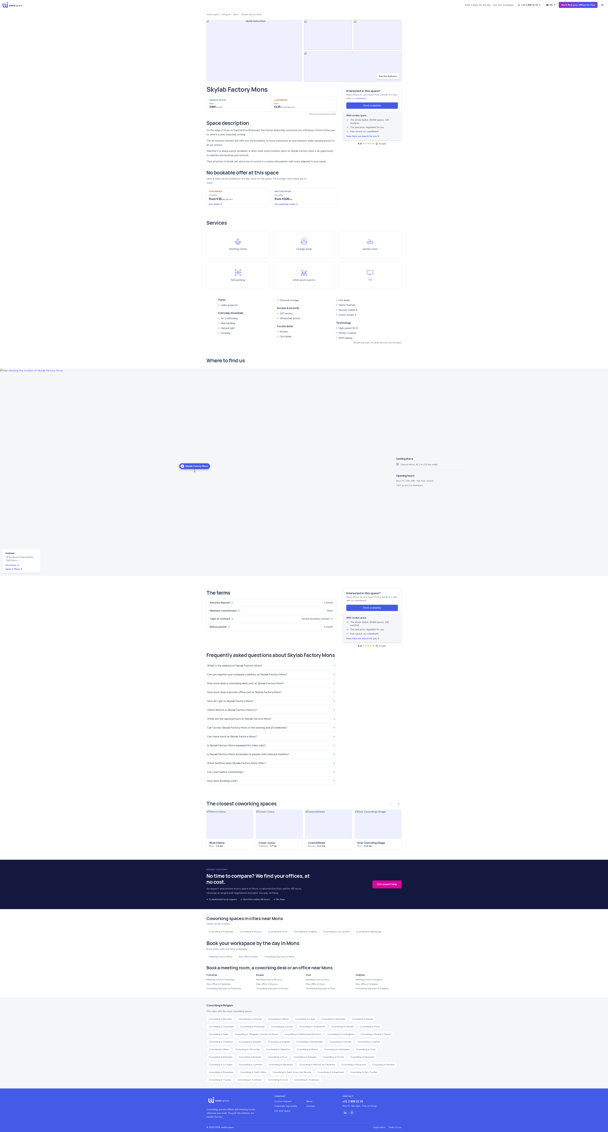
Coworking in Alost (370, 1026)
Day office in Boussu (267, 984)
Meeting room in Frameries (220, 979)
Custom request (282, 1101)
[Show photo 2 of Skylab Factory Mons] (328, 35)
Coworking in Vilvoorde (247, 1049)
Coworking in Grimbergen (310, 1041)
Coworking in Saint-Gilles (253, 1072)
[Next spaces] (399, 803)
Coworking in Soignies (305, 931)
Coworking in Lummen (250, 1064)
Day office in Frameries (218, 984)
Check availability (372, 105)
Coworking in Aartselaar (337, 1049)
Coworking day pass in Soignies (372, 988)
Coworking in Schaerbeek (330, 1072)
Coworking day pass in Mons (280, 956)
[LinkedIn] (345, 1112)
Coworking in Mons (219, 1049)
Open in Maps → (13, 569)
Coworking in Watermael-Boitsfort (303, 1034)
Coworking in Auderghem (340, 1034)
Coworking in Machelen (281, 1064)
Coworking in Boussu (251, 931)
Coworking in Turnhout (250, 1079)
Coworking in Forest (333, 1057)
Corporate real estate (285, 1106)
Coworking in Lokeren (369, 1041)
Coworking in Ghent (278, 1019)
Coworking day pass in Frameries (223, 988)
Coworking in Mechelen (333, 1019)
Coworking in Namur (362, 1019)
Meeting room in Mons (220, 956)
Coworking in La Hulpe (220, 1064)
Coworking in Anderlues (306, 1079)
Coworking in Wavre (307, 1049)
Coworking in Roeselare (221, 1072)
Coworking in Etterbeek (252, 1026)
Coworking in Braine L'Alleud (376, 1034)
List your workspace (503, 4)
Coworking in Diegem (250, 1041)
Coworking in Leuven (282, 1026)
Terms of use (395, 1127)
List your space (282, 1110)
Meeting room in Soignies (369, 979)
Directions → (12, 565)
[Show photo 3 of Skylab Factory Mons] (378, 35)
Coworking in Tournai (220, 1079)
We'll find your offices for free (578, 4)
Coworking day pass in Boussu (272, 988)
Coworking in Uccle (278, 1079)
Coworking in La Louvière (336, 931)
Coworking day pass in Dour (321, 988)
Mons (236, 14)
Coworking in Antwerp (250, 1019)
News (309, 1101)
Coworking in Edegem (305, 1057)
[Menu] (602, 5)
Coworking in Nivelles (383, 1064)
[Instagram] (352, 1112)
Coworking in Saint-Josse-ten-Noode (291, 1072)
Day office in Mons (248, 956)
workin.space (212, 14)
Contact (311, 1106)
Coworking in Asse (365, 1049)
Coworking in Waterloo (278, 1049)
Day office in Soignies (367, 984)
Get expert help (387, 884)
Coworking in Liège (305, 1019)
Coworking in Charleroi (221, 1041)
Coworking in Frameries (221, 931)
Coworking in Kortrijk (340, 1041)
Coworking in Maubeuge (368, 931)
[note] (232, 603)
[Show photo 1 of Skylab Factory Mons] (254, 51)
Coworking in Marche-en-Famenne (317, 1064)
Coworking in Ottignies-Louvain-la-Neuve (256, 1034)
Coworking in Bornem (250, 1057)
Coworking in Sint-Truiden (363, 1072)
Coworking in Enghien (279, 1041)
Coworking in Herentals (362, 1057)
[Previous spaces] (392, 803)
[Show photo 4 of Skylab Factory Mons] (353, 67)
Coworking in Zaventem (221, 1026)
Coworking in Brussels (220, 1019)
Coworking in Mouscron (353, 1064)
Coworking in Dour (278, 931)
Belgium (226, 14)
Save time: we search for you (362, 136)
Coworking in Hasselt (343, 1026)
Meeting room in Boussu (269, 979)
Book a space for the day (477, 4)
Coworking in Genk (218, 1034)
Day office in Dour (315, 984)
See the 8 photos (388, 76)
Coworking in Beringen (220, 1057)
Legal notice (379, 1127)
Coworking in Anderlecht (312, 1026)
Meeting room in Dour (317, 979)
